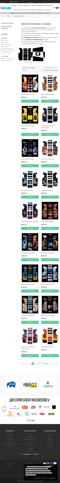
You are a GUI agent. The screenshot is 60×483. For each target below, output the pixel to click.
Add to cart (30, 101)
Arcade (14, 4)
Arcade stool (10, 439)
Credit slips (50, 439)
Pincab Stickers (7, 23)
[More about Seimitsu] (48, 384)
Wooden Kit (49, 5)
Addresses (50, 441)
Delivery (30, 434)
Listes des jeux (10, 437)
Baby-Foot (27, 4)
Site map (30, 448)
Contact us (30, 446)
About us (30, 441)
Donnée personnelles (40, 478)
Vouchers (50, 444)
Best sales (10, 434)
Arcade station (10, 441)
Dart (33, 5)
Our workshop (30, 451)
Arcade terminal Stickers (27, 253)
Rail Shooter (24, 10)
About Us (49, 10)
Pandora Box (40, 10)
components (40, 5)
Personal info (50, 434)
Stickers (32, 10)
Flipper (20, 5)
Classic (5, 40)
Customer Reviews (30, 444)
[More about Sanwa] (11, 384)
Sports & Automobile (8, 50)
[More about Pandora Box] (30, 384)
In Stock (16, 10)
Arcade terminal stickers (27, 125)
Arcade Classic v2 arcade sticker (30, 221)
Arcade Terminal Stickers (27, 94)
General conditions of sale (30, 439)
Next (46, 364)
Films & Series (7, 44)
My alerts (50, 446)
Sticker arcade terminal (47, 94)
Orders (50, 437)
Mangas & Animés (7, 48)
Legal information (30, 437)
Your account (50, 431)
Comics (5, 42)
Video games (6, 52)
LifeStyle (5, 46)
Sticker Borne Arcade (27, 190)
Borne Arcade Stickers (6, 27)
